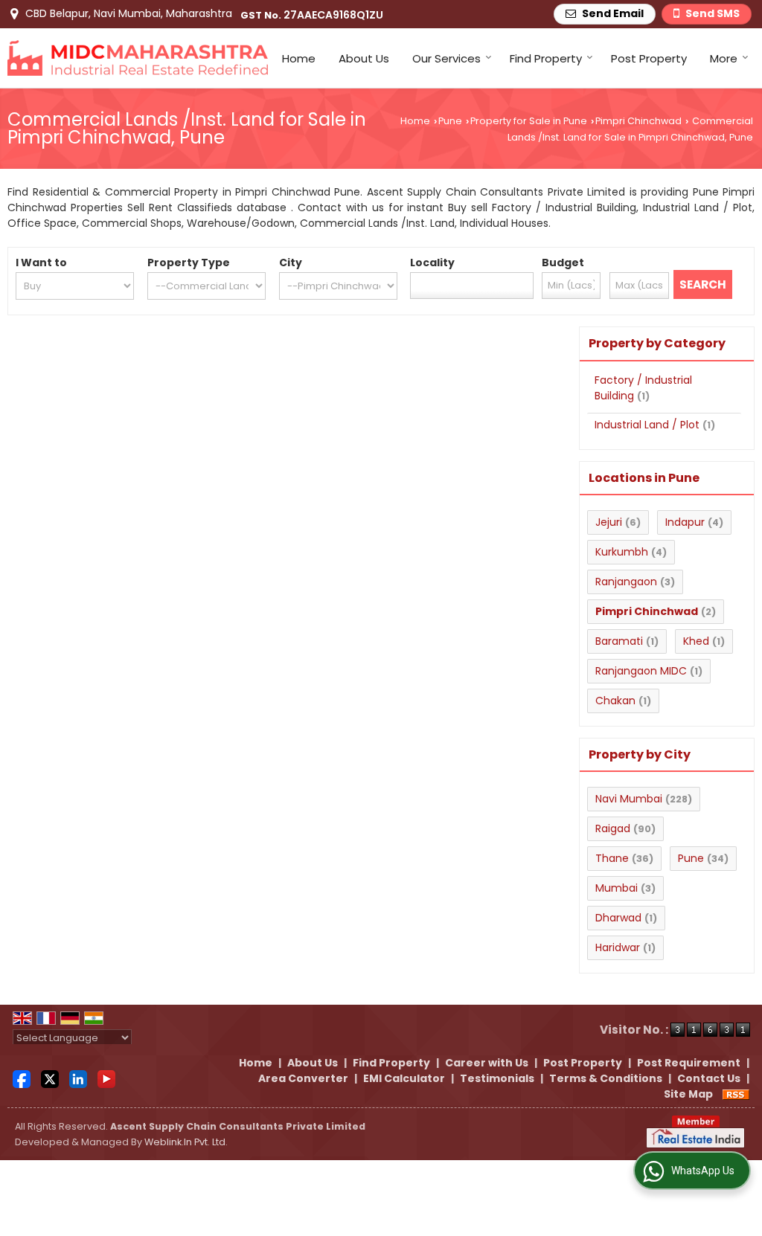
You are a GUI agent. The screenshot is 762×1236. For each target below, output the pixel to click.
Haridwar (617, 947)
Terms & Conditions (605, 1078)
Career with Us (486, 1062)
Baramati (619, 641)
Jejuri (608, 522)
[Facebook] (22, 1077)
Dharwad (618, 917)
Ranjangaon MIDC (641, 670)
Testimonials (497, 1078)
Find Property (546, 58)
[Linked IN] (78, 1077)
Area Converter (303, 1078)
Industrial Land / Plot (647, 424)
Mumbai (616, 888)
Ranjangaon (626, 581)
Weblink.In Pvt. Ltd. (186, 1142)
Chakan (615, 700)
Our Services (446, 58)
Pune (450, 121)
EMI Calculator (404, 1078)
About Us (364, 58)
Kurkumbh (621, 551)
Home (299, 58)
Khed (696, 641)
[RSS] (736, 1094)
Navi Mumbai (628, 798)
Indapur (685, 522)
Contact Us (708, 1078)
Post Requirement (688, 1062)
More (723, 58)
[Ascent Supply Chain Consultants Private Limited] (137, 58)
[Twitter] (50, 1077)
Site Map (688, 1094)
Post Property (649, 58)
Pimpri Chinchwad (638, 121)
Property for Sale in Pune (528, 121)
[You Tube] (106, 1077)
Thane (612, 858)
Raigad (612, 828)
